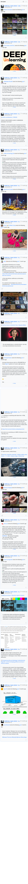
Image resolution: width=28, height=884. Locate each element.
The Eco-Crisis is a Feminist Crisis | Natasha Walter (14, 325)
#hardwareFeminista (16, 284)
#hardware (23, 284)
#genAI (7, 364)
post (23, 9)
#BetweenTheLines (6, 737)
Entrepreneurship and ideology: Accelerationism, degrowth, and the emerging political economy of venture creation (13, 662)
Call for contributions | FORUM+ (9, 117)
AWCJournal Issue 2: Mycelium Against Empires (13, 595)
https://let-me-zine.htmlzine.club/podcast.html (13, 429)
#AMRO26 (4, 536)
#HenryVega (24, 737)
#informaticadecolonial (7, 286)
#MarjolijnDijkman (16, 737)
